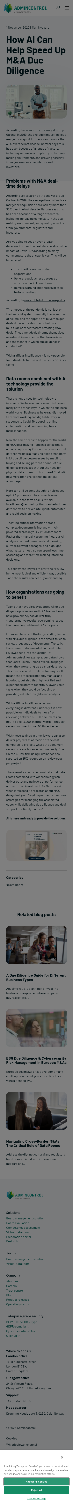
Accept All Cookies (36, 1481)
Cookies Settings (36, 1498)
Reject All (36, 1490)
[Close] (62, 1457)
